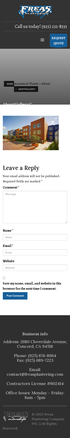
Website (8, 261)
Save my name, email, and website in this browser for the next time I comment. (32, 286)
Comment (11, 187)
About (46, 83)
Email (8, 246)
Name (8, 230)
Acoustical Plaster (26, 83)
